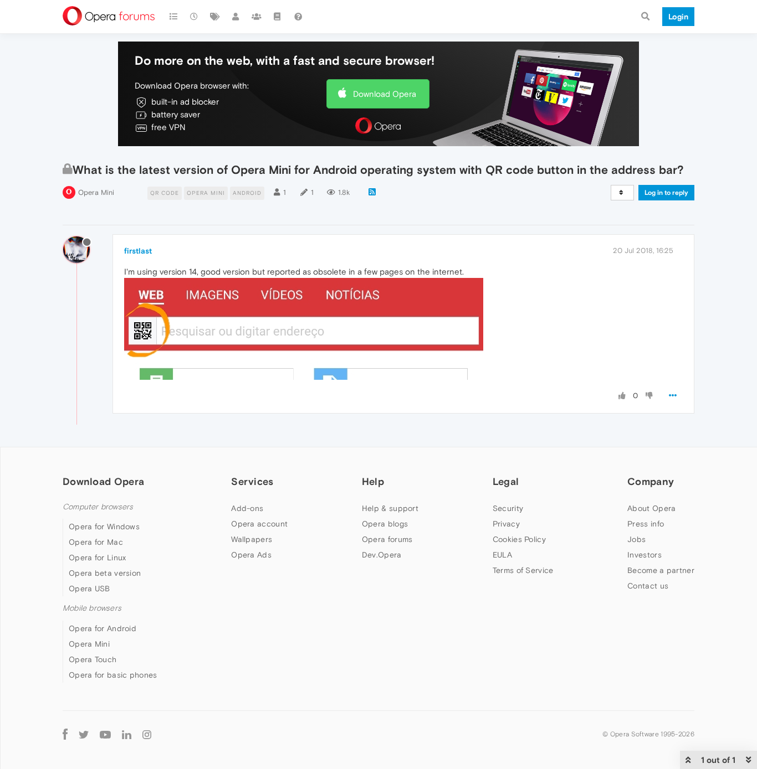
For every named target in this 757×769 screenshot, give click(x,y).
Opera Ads (251, 554)
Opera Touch (92, 659)
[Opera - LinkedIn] (126, 734)
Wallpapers (251, 539)
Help (373, 481)
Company (650, 481)
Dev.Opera (382, 554)
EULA (502, 554)
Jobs (636, 539)
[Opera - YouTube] (105, 734)
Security (508, 508)
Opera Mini (96, 192)
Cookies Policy (519, 539)
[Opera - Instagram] (147, 734)
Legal (506, 481)
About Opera (651, 508)
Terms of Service (523, 570)
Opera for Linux (97, 557)
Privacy (506, 523)
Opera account (259, 523)
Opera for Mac (96, 542)
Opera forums (387, 539)
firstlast (138, 250)
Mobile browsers (92, 608)
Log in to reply (666, 193)
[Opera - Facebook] (65, 734)
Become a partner (660, 570)
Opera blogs (385, 523)
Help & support (390, 508)
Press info (645, 523)
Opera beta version (105, 573)
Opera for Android (102, 628)
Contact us (647, 585)
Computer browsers (98, 507)
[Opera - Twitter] (83, 734)
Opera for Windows (104, 526)
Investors (644, 554)
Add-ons (247, 508)
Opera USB (89, 588)
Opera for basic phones (113, 674)
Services (252, 481)
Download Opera (384, 94)
